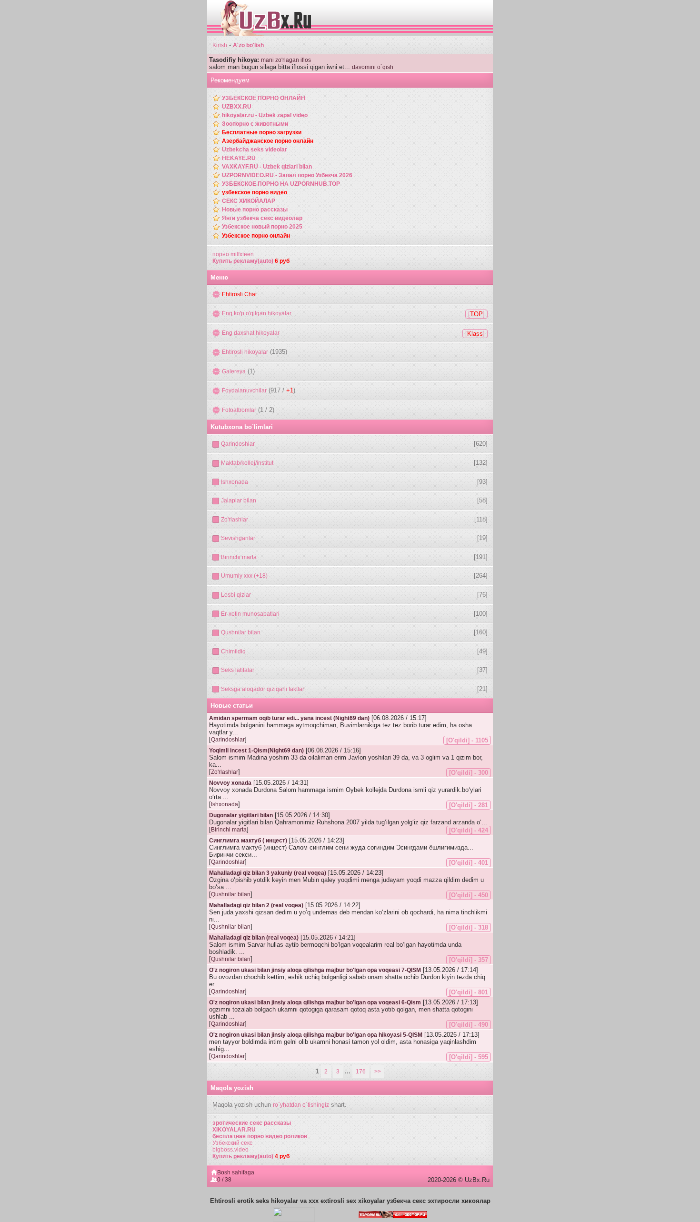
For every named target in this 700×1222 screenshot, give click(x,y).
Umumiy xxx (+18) (244, 575)
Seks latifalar (237, 670)
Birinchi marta (239, 557)
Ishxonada (234, 482)
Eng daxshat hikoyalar (251, 333)
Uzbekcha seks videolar (254, 149)
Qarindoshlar (238, 444)
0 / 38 (224, 1179)
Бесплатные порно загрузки (261, 132)
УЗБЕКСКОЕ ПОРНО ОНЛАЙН (263, 98)
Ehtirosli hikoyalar (245, 352)
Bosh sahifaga (235, 1172)
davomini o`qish (372, 67)
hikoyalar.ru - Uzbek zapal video (265, 115)
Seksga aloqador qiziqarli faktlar (262, 689)
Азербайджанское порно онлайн (267, 141)
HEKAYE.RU (239, 158)
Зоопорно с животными (255, 123)
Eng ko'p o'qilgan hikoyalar (256, 313)
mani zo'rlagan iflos (286, 60)
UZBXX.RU (236, 106)
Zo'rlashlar (234, 519)
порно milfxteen (233, 254)
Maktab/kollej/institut (247, 463)
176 (361, 1071)
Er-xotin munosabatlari (250, 614)
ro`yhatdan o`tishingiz (301, 1105)
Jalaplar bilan (238, 500)
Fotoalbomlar (239, 410)
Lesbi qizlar (236, 594)
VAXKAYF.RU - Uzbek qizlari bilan (267, 166)
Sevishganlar (238, 538)
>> (377, 1071)
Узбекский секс (232, 1143)
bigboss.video (230, 1149)
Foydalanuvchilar (244, 390)
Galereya (234, 371)
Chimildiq (233, 651)
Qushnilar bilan (240, 632)
